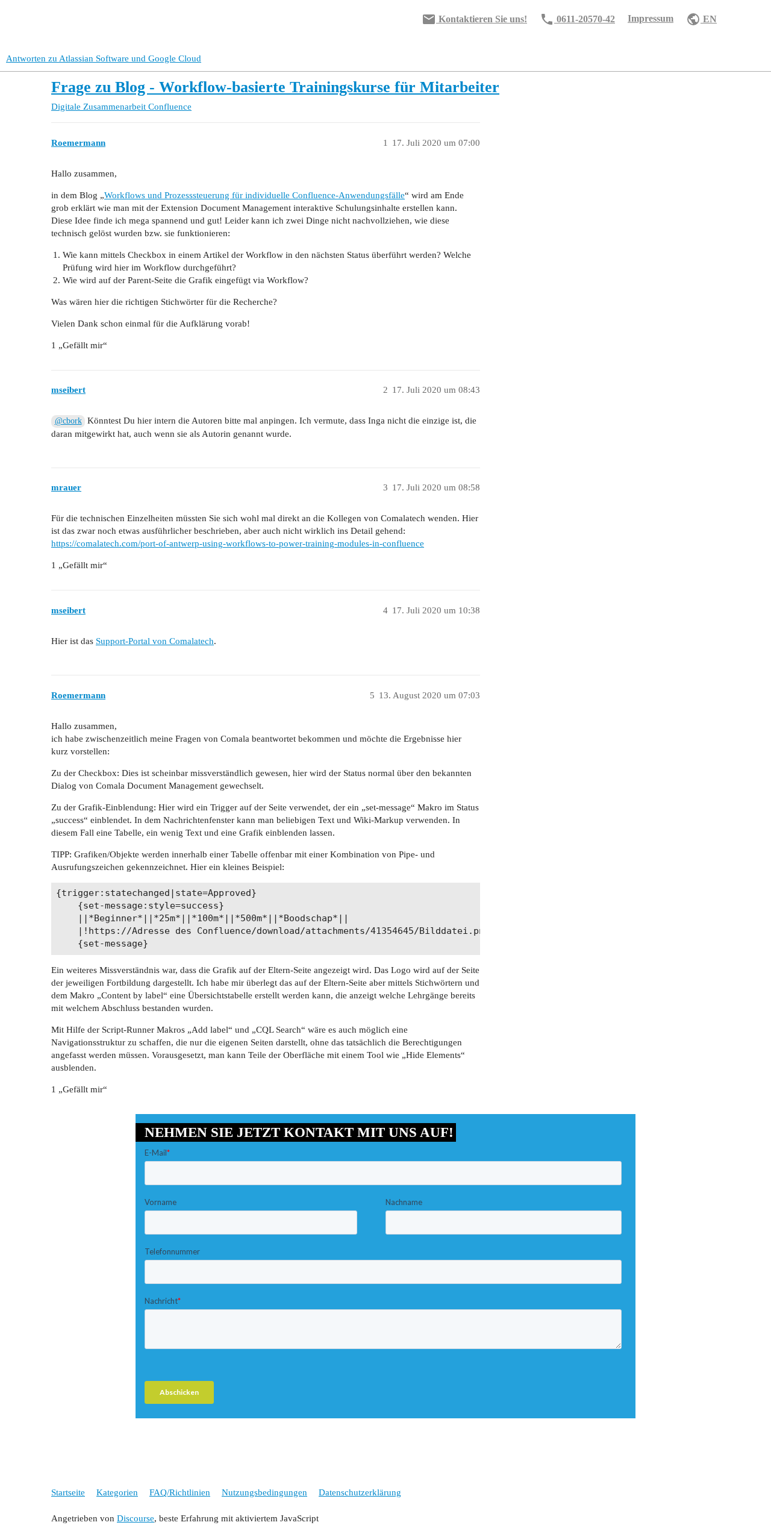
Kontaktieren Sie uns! (474, 19)
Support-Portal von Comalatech (155, 641)
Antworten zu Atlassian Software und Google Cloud (103, 58)
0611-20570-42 (577, 19)
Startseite (68, 1492)
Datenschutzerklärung (360, 1492)
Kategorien (117, 1492)
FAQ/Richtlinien (179, 1492)
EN (701, 19)
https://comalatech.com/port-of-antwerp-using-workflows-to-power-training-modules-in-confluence (237, 543)
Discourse (135, 1518)
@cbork (68, 420)
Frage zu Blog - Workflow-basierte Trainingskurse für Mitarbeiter (275, 87)
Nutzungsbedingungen (264, 1492)
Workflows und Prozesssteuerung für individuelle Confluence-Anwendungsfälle (254, 195)
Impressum (650, 18)
